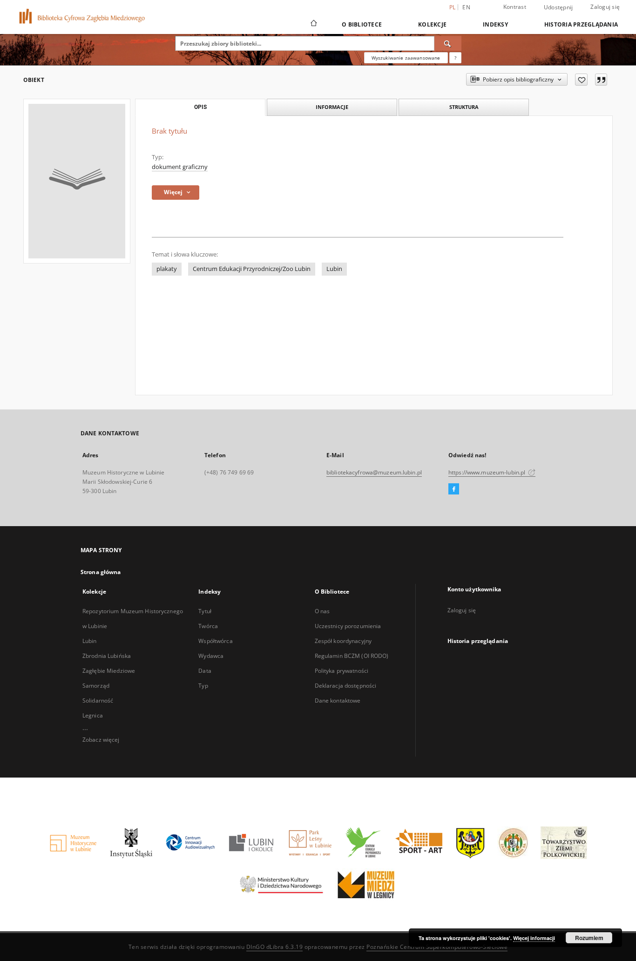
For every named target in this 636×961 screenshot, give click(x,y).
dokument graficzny (180, 167)
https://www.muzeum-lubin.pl (487, 472)
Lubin (334, 269)
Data (204, 671)
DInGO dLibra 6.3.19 (274, 947)
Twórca (208, 626)
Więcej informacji (534, 937)
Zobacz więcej (101, 740)
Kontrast (514, 7)
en (466, 7)
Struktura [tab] (464, 106)
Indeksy (495, 24)
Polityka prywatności (341, 671)
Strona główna (101, 572)
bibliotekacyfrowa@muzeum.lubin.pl (374, 472)
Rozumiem (589, 938)
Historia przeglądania (581, 24)
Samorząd (95, 686)
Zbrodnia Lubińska (106, 656)
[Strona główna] (313, 24)
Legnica (92, 715)
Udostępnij (558, 7)
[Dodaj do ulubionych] (581, 80)
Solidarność (97, 700)
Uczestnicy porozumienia (348, 626)
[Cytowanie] (601, 80)
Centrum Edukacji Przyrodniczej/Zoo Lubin (252, 269)
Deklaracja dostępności (346, 686)
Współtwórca (215, 641)
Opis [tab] (200, 107)
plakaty (166, 269)
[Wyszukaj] (447, 43)
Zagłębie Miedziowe (108, 671)
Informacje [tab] (332, 106)
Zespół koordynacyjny (343, 641)
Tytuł (204, 611)
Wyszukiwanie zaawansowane (406, 57)
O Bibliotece (362, 24)
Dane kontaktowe (338, 700)
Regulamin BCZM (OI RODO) (352, 656)
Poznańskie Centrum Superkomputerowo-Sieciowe (436, 947)
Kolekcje (432, 24)
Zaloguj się (605, 7)
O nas (322, 611)
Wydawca (210, 656)
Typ (203, 686)
